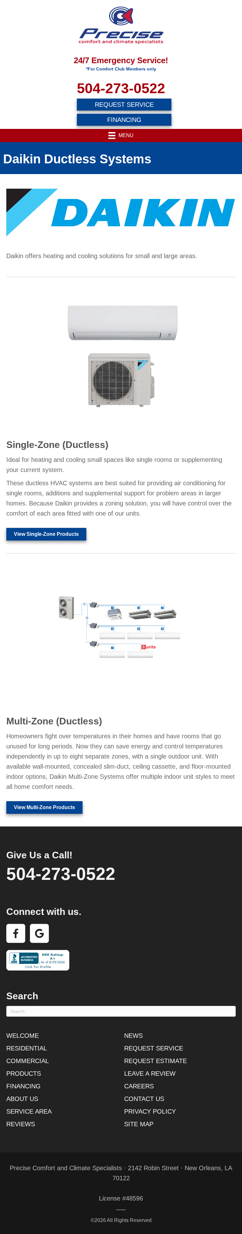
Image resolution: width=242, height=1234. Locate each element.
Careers (139, 1086)
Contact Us (144, 1098)
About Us (22, 1098)
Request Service (153, 1048)
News (133, 1035)
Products (23, 1073)
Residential (26, 1048)
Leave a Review (150, 1073)
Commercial (27, 1060)
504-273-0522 (121, 88)
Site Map (138, 1124)
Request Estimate (155, 1060)
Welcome (22, 1035)
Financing (23, 1086)
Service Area (29, 1111)
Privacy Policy (150, 1111)
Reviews (20, 1124)
